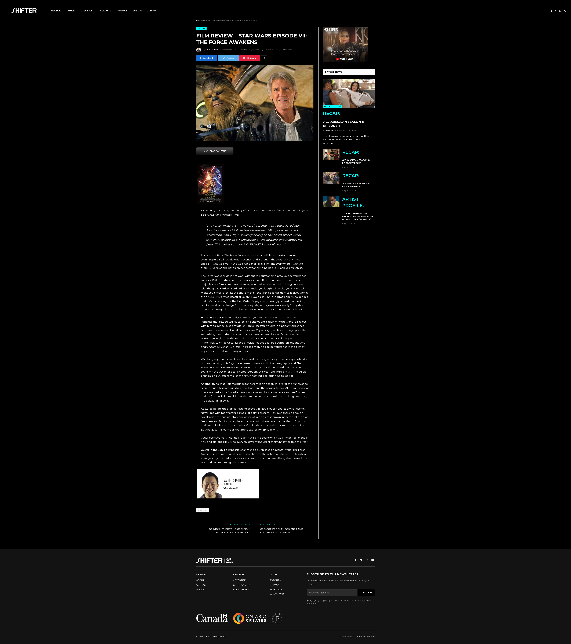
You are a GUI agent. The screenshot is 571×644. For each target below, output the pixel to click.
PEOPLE (56, 10)
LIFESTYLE (86, 10)
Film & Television (332, 107)
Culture (201, 28)
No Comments (271, 50)
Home (198, 20)
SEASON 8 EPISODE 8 (343, 119)
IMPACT (122, 10)
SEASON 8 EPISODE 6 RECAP (356, 180)
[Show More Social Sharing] (264, 58)
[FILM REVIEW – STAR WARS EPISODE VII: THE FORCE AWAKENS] (254, 103)
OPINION (152, 10)
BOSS (135, 10)
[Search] (565, 10)
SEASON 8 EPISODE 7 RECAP (356, 156)
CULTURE (105, 10)
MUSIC (72, 10)
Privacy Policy (364, 600)
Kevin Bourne (212, 50)
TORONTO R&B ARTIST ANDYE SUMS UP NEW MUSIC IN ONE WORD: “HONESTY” (358, 208)
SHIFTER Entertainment (214, 636)
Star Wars (203, 510)
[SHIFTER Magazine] (24, 10)
